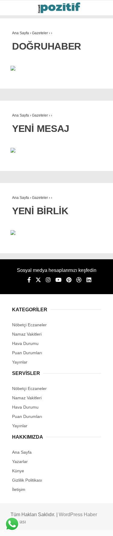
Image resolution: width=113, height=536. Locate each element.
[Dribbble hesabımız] (79, 280)
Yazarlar (20, 461)
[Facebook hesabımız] (29, 280)
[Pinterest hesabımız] (68, 280)
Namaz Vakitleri (27, 334)
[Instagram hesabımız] (48, 280)
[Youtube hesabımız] (58, 280)
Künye (18, 470)
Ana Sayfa (22, 452)
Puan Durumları (27, 352)
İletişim (18, 489)
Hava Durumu (25, 343)
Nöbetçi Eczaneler (29, 324)
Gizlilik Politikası (27, 480)
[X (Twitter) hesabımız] (38, 280)
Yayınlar (19, 362)
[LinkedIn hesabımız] (88, 280)
